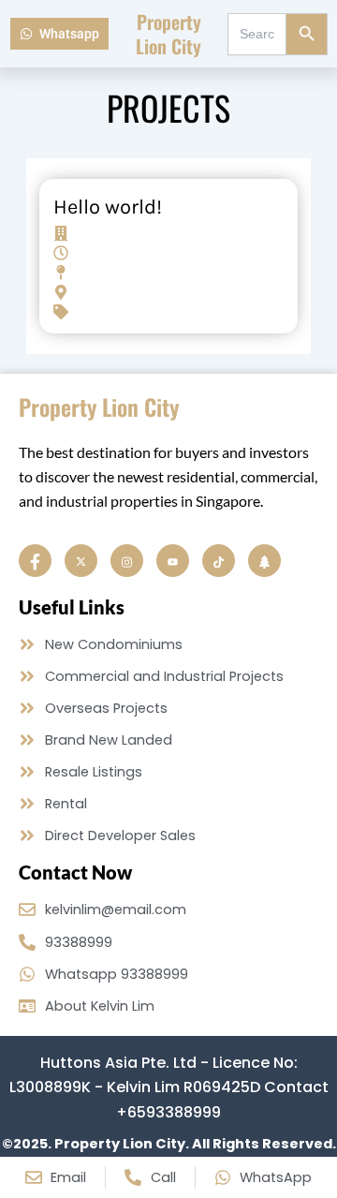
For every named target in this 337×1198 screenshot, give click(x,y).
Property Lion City (168, 33)
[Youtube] (172, 560)
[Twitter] (81, 560)
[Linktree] (264, 560)
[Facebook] (35, 560)
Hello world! (107, 207)
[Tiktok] (218, 560)
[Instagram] (126, 560)
